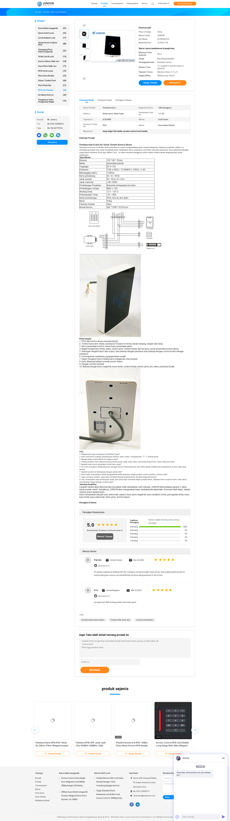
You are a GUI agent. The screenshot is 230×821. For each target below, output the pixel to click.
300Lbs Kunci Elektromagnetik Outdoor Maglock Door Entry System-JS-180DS (74, 795)
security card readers (144, 620)
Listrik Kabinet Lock (52, 38)
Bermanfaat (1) (104, 566)
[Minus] (223, 758)
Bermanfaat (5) (104, 596)
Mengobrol (52, 142)
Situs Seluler (40, 797)
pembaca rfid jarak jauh (120, 620)
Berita (37, 789)
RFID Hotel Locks (52, 71)
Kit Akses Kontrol (52, 95)
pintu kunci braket (52, 76)
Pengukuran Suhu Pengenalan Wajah (52, 101)
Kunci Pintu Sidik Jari (52, 66)
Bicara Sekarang (185, 4)
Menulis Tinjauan (104, 536)
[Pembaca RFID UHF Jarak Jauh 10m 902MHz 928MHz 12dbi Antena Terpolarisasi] (94, 720)
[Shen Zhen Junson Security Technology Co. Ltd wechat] (52, 135)
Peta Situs (39, 793)
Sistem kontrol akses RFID (52, 44)
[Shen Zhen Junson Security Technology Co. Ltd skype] (58, 135)
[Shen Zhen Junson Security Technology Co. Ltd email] (39, 135)
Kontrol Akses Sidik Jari (52, 61)
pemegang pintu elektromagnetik (52, 51)
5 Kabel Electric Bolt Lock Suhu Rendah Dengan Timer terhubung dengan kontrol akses (109, 782)
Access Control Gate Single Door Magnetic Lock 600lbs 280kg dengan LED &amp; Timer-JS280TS (73, 782)
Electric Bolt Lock (52, 33)
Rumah (38, 778)
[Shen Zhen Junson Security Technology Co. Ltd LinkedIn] (137, 804)
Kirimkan (94, 670)
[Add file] (177, 817)
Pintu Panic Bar (52, 85)
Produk (38, 782)
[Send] (223, 817)
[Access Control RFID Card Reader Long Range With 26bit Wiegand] (174, 720)
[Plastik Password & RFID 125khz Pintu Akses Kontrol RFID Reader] (134, 720)
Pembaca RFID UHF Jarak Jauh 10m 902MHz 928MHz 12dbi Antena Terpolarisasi (92, 745)
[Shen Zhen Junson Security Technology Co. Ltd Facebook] (131, 804)
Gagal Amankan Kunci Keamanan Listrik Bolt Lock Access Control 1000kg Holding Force (110, 795)
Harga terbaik (150, 82)
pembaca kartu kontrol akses (93, 620)
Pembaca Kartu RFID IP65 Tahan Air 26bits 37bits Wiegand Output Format (53, 745)
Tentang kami (41, 785)
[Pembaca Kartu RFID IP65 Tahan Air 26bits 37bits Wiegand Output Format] (54, 720)
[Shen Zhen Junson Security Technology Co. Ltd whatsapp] (45, 135)
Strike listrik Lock (52, 56)
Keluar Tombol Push (52, 80)
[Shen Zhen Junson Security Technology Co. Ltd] (45, 4)
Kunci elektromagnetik (52, 28)
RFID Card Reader (52, 90)
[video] (113, 46)
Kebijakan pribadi (42, 800)
